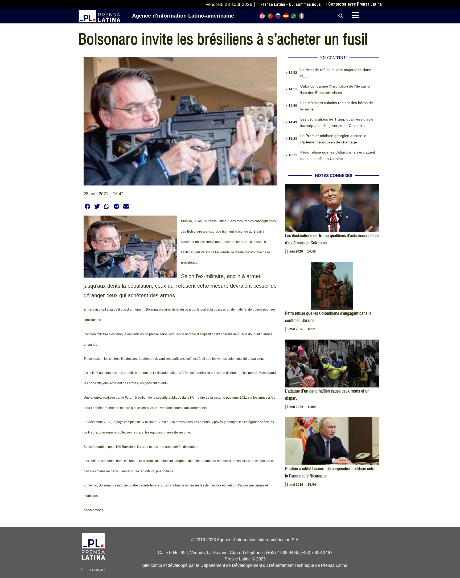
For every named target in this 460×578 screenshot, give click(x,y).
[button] (340, 16)
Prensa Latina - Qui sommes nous (290, 4)
